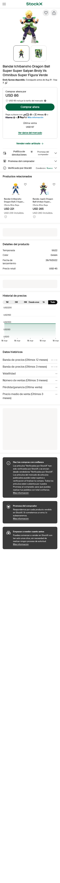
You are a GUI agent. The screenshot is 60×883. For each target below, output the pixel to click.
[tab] (21, 53)
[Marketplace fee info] (45, 100)
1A (44, 302)
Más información (35, 117)
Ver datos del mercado (30, 132)
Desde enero (34, 302)
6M (25, 302)
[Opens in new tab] (31, 114)
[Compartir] (54, 13)
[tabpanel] (29, 26)
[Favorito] (46, 13)
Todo (52, 302)
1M (7, 302)
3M (16, 302)
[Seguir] (25, 184)
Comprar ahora (30, 107)
